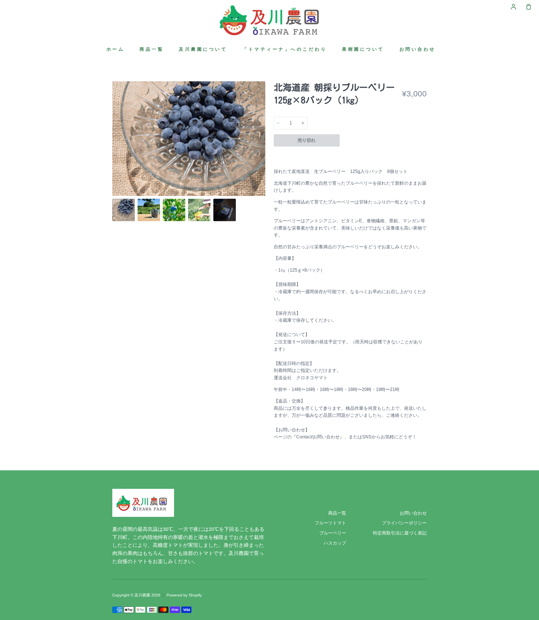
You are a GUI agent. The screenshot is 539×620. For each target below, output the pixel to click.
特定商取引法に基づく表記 (400, 533)
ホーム (115, 49)
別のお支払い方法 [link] (383, 153)
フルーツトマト (330, 522)
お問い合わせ (417, 49)
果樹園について (363, 49)
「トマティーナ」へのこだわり (284, 49)
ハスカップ (335, 543)
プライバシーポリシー (404, 522)
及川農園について (203, 49)
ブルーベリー (332, 533)
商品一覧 (152, 49)
